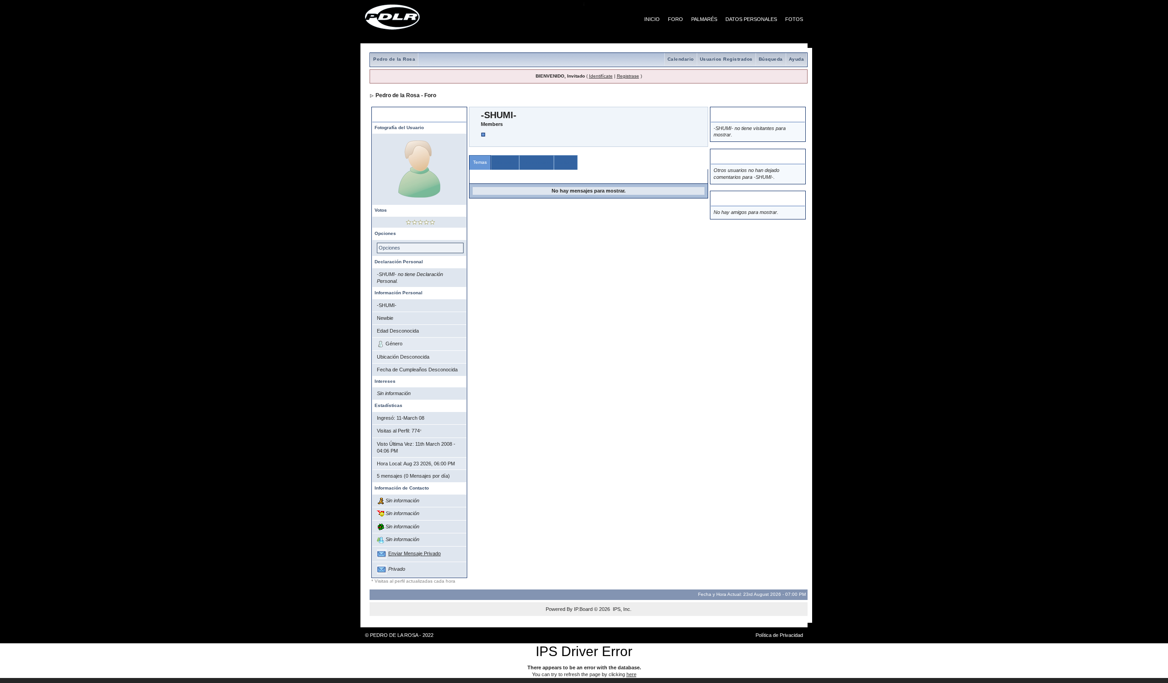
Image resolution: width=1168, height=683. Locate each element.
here (631, 674)
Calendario (680, 59)
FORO (675, 19)
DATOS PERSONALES (751, 19)
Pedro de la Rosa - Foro (405, 95)
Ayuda (796, 59)
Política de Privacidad (779, 635)
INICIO (652, 19)
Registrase (628, 75)
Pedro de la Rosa (394, 59)
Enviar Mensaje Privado (414, 553)
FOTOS (794, 19)
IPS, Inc (621, 609)
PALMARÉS (704, 19)
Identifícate (601, 75)
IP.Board (583, 609)
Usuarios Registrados (726, 59)
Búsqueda (771, 59)
